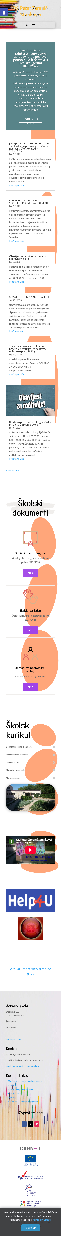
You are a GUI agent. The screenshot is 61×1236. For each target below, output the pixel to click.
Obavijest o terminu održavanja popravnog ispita (28, 258)
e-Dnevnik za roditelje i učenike (23, 1101)
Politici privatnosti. (42, 1219)
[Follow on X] (30, 1124)
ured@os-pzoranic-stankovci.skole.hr (24, 1066)
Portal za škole (15, 1093)
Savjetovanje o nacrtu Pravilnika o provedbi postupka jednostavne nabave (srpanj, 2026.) (29, 349)
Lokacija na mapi (13, 1039)
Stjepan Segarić (22, 71)
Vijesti (41, 75)
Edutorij (12, 1097)
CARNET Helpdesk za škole (20, 1089)
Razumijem (30, 1227)
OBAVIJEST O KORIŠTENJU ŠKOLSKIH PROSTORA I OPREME (28, 202)
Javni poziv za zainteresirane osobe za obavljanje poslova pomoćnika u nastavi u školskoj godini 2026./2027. (30, 58)
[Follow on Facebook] (24, 1124)
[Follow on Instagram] (36, 1124)
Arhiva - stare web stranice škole (30, 971)
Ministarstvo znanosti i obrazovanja (25, 1081)
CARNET (12, 1085)
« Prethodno (12, 470)
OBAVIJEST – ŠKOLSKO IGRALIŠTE (29, 297)
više (30, 687)
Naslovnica (32, 75)
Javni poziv (21, 75)
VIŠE (30, 573)
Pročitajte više (16, 185)
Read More (31, 119)
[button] (4, 12)
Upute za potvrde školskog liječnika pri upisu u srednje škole (30, 423)
